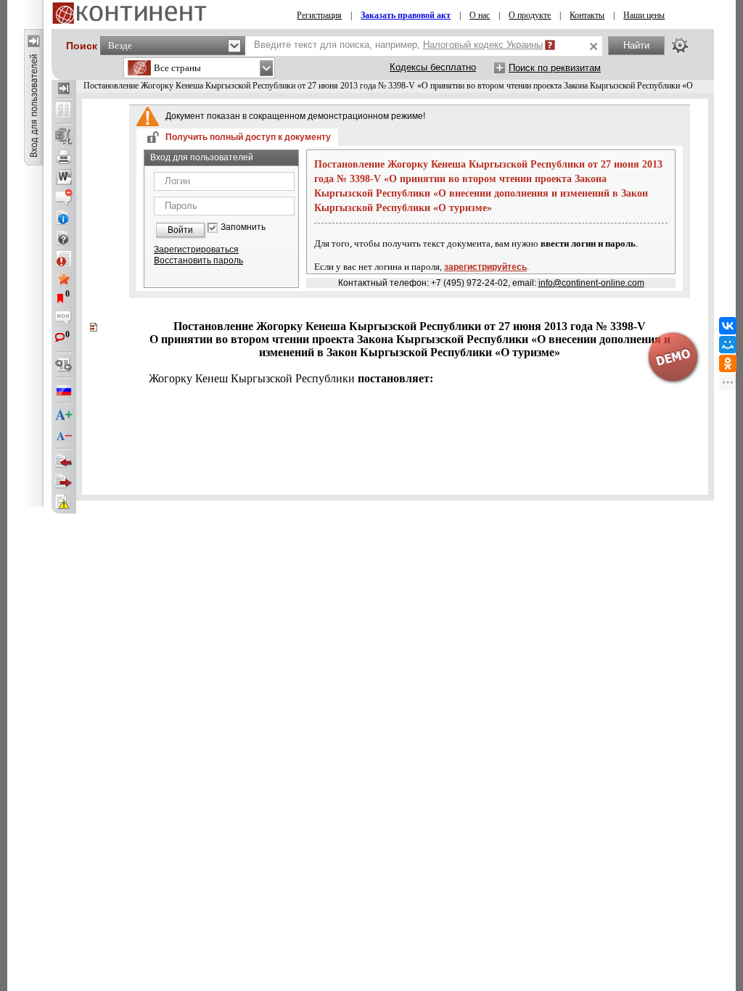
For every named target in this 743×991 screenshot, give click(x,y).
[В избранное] (64, 278)
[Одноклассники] (727, 363)
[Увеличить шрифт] (64, 415)
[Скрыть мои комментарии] (64, 319)
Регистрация (319, 15)
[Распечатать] (64, 156)
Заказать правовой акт (406, 15)
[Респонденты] (64, 481)
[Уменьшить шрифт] (64, 436)
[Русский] (64, 390)
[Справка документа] (64, 238)
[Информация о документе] (64, 217)
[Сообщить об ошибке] (64, 502)
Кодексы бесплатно (433, 67)
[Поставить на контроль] (64, 258)
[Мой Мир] (727, 344)
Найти (636, 45)
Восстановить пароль (198, 260)
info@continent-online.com (591, 283)
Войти (180, 230)
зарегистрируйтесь (485, 267)
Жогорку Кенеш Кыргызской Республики (291, 378)
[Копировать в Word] (64, 177)
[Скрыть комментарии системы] (64, 197)
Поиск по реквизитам (555, 67)
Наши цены (644, 15)
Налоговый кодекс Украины (483, 44)
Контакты (587, 15)
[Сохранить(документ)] (64, 136)
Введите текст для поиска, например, (398, 44)
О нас (479, 15)
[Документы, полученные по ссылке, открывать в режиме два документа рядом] (64, 111)
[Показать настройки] (680, 45)
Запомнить (243, 227)
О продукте (530, 15)
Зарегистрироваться (196, 249)
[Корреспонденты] (64, 461)
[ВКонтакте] (727, 325)
